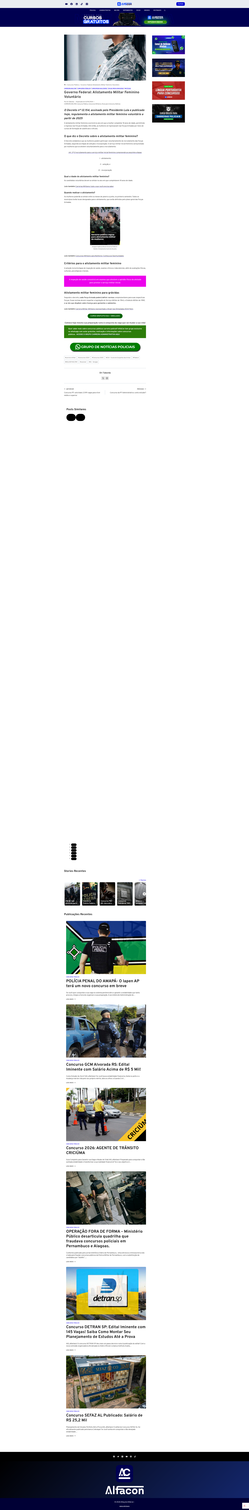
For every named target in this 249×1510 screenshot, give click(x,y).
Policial (93, 10)
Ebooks (147, 10)
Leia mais (71, 999)
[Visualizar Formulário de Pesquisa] (164, 10)
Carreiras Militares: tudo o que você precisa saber (94, 186)
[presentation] (106, 947)
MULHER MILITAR (71, 362)
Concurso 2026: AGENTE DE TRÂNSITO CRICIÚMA (102, 1151)
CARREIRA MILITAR (70, 88)
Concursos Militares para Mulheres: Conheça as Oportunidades (99, 256)
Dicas (138, 10)
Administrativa (104, 10)
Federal (136, 358)
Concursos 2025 (97, 358)
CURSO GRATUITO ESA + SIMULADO (105, 316)
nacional (83, 362)
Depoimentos (128, 10)
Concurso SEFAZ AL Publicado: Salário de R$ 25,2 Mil (104, 1418)
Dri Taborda (105, 373)
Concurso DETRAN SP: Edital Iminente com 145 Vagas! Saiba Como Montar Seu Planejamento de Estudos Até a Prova (106, 1332)
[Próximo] (80, 417)
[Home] (65, 85)
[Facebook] (71, 4)
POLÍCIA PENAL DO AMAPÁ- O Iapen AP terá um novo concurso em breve (102, 984)
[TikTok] (82, 4)
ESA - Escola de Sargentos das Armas (118, 358)
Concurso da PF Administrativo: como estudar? (128, 391)
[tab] (74, 844)
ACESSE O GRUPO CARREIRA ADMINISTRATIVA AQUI (98, 334)
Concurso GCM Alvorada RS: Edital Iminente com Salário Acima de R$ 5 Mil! (103, 1067)
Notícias (128, 88)
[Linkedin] (76, 4)
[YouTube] (66, 4)
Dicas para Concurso (116, 88)
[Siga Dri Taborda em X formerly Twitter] (103, 378)
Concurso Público (84, 88)
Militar (116, 10)
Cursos (180, 4)
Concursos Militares (99, 88)
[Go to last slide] (71, 417)
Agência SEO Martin (124, 1506)
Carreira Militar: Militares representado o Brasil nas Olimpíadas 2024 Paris (104, 309)
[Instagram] (87, 4)
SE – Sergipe (93, 362)
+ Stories (142, 880)
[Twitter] (118, 1456)
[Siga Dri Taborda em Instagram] (107, 378)
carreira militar (70, 358)
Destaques (157, 10)
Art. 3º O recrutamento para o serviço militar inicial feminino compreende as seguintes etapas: (105, 152)
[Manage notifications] (244, 1505)
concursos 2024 (83, 358)
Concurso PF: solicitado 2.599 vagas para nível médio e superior (82, 392)
